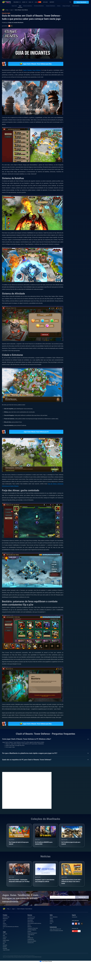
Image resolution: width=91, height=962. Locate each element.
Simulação (5, 939)
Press (51, 918)
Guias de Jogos (72, 29)
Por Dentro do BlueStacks (39, 5)
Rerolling (29, 926)
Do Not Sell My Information (36, 951)
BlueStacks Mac (6, 911)
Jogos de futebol (6, 944)
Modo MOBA (30, 915)
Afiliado (45, 2)
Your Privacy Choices (47, 956)
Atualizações (74, 911)
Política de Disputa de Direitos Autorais (18, 951)
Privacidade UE (28, 951)
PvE (82, 155)
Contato (51, 915)
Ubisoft (71, 155)
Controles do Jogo (31, 911)
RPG (4, 938)
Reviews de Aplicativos (27, 5)
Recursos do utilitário (32, 935)
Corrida (4, 936)
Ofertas (4, 918)
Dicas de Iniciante (73, 152)
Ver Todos (80, 139)
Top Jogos (5, 928)
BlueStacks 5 (5, 913)
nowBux (4, 915)
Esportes (4, 941)
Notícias (58, 5)
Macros (29, 919)
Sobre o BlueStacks (53, 911)
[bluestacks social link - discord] (73, 918)
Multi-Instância (31, 916)
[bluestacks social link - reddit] (76, 918)
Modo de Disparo (31, 913)
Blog (30, 2)
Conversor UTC (31, 937)
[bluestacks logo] (6, 2)
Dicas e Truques (73, 148)
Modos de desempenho (32, 927)
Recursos (16, 2)
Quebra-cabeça (6, 935)
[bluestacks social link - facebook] (79, 918)
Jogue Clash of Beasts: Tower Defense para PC (35, 430)
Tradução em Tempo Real (33, 923)
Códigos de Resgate (66, 5)
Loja (38, 2)
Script (29, 931)
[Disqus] (27, 785)
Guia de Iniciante (82, 148)
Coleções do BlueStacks (50, 5)
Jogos (23, 2)
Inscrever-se (82, 892)
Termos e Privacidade (7, 951)
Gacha (77, 155)
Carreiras (51, 916)
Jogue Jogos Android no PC (55, 923)
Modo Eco (30, 921)
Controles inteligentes (32, 924)
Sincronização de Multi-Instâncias (34, 918)
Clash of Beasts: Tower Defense (21, 9)
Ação (4, 930)
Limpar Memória (31, 929)
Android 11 (5, 919)
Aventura (5, 931)
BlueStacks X (73, 158)
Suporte (52, 2)
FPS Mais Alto (30, 932)
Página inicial (14, 5)
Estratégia (82, 152)
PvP (86, 155)
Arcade (4, 933)
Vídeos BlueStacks (75, 5)
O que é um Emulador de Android (56, 925)
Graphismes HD (31, 934)
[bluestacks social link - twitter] (82, 918)
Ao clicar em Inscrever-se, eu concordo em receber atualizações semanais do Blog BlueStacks (69, 895)
